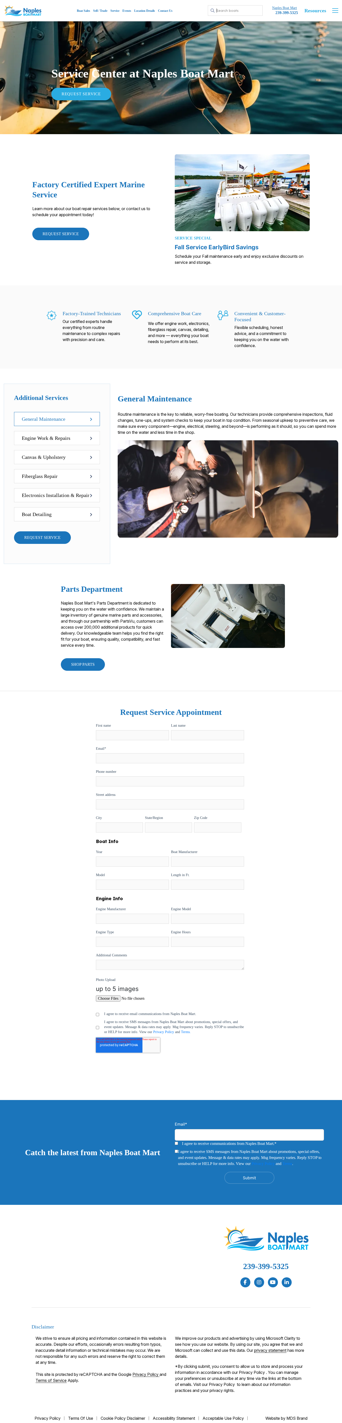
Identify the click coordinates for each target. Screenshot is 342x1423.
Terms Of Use (80, 1418)
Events (126, 11)
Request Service (81, 94)
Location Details (144, 11)
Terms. (186, 1032)
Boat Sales (83, 11)
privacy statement (270, 1350)
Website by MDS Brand (286, 1418)
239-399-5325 (266, 1266)
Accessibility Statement (174, 1418)
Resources (315, 10)
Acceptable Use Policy (223, 1418)
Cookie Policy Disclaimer (123, 1418)
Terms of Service (51, 1380)
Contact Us (165, 11)
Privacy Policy (163, 1032)
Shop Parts (83, 664)
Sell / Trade (100, 11)
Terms (287, 1163)
